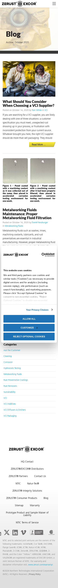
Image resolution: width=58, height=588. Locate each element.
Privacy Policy (34, 574)
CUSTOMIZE (27, 327)
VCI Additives (10, 404)
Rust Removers (10, 386)
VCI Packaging (10, 416)
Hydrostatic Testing (12, 368)
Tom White (37, 110)
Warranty (35, 505)
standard (51, 532)
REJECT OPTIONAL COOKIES (29, 336)
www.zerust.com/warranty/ (40, 565)
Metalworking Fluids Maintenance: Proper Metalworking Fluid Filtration (27, 214)
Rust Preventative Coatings (16, 380)
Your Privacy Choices (37, 309)
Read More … (43, 144)
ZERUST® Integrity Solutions (27, 491)
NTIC (18, 484)
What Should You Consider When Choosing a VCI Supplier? (28, 103)
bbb (37, 532)
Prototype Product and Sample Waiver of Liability (27, 514)
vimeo (23, 532)
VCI (46, 110)
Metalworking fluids (14, 226)
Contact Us (40, 476)
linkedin (15, 532)
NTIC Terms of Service (27, 523)
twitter (6, 532)
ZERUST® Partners (18, 476)
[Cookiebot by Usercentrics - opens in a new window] (42, 255)
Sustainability (9, 392)
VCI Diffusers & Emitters (15, 410)
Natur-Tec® (33, 484)
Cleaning (8, 356)
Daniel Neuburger (40, 223)
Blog (46, 498)
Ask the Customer (12, 350)
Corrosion (8, 362)
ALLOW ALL (29, 319)
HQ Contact (27, 462)
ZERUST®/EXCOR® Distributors (27, 469)
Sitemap (19, 505)
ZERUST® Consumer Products (21, 498)
